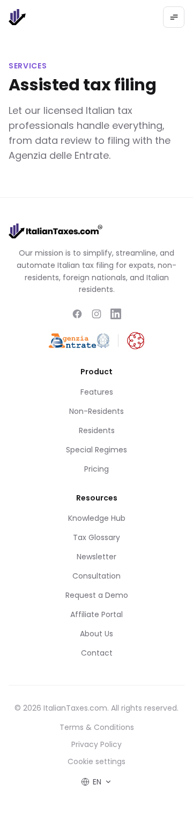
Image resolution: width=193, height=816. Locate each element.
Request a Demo (96, 595)
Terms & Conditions (97, 727)
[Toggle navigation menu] (173, 17)
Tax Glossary (96, 537)
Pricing (96, 469)
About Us (96, 633)
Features (96, 392)
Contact (97, 653)
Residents (97, 430)
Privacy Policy (96, 744)
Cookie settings (96, 761)
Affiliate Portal (96, 614)
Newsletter (96, 556)
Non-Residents (96, 411)
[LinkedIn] (115, 314)
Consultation (96, 576)
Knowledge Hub (96, 518)
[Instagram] (96, 314)
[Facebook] (77, 314)
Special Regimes (96, 449)
